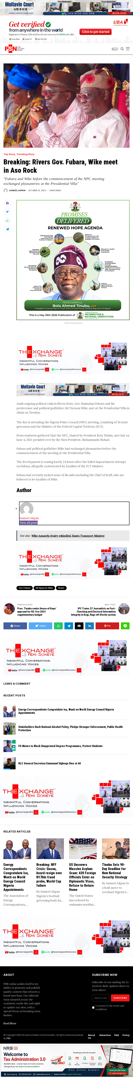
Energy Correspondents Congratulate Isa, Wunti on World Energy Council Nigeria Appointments (16, 877)
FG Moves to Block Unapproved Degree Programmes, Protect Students (61, 746)
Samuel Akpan (17, 190)
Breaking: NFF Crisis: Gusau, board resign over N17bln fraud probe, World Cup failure (49, 875)
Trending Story (25, 154)
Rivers (61, 588)
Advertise (105, 1035)
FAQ (116, 1035)
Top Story (9, 154)
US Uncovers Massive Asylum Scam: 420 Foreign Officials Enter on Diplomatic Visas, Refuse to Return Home (82, 877)
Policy (126, 1035)
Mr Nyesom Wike (44, 588)
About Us (91, 1036)
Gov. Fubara (24, 588)
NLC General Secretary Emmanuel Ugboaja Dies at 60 (49, 763)
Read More (9, 1023)
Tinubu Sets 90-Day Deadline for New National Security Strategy (114, 871)
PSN (8, 1038)
